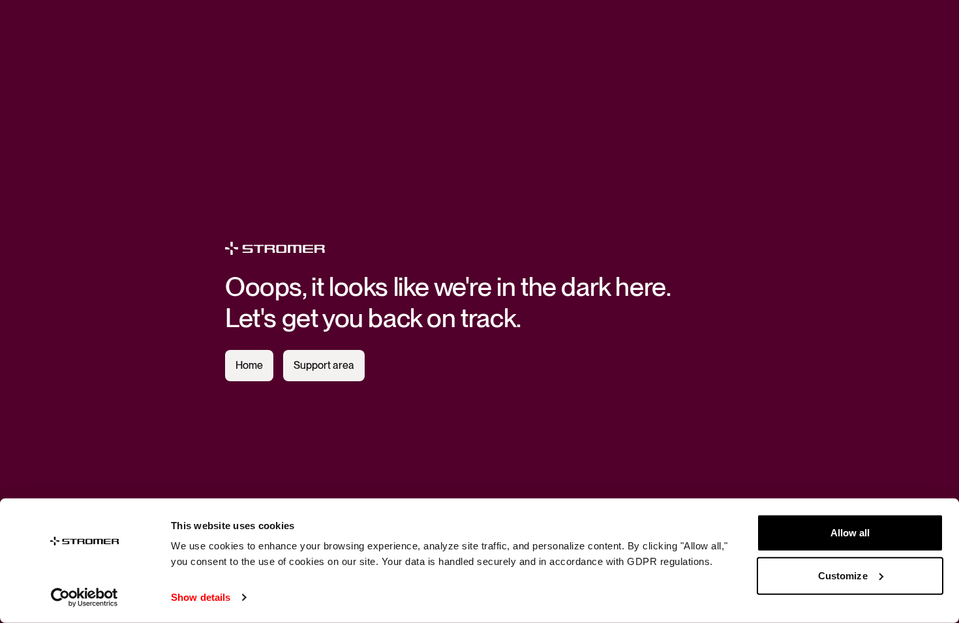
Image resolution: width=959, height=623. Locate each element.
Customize (843, 575)
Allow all (850, 532)
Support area (324, 365)
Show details (200, 597)
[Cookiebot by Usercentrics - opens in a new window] (84, 597)
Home (249, 365)
